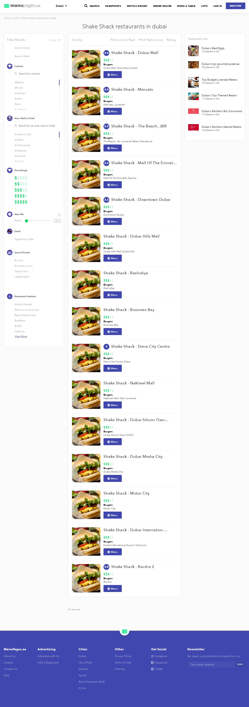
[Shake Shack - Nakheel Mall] (86, 394)
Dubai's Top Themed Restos (219, 95)
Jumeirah (119, 104)
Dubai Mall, (110, 68)
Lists (204, 6)
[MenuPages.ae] (22, 6)
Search (94, 6)
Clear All (55, 40)
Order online (162, 6)
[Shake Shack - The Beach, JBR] (86, 138)
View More (21, 336)
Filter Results (34, 40)
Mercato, (108, 104)
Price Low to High (122, 40)
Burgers (108, 64)
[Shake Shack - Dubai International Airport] (86, 541)
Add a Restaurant (48, 662)
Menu (114, 75)
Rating (171, 40)
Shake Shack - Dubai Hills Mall (131, 236)
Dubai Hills (128, 251)
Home (7, 18)
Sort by (77, 40)
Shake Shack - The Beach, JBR (139, 126)
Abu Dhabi (85, 662)
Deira (127, 361)
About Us (9, 656)
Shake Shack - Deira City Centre (140, 346)
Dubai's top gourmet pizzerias (220, 64)
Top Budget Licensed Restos (219, 79)
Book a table (186, 6)
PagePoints (113, 6)
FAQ (6, 675)
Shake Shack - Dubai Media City (133, 456)
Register (235, 5)
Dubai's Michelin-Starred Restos (221, 127)
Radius (18, 220)
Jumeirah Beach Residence (136, 141)
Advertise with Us (48, 656)
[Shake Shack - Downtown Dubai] (86, 211)
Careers (8, 662)
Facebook (161, 662)
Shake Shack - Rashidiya (125, 273)
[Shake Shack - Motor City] (86, 505)
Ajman (83, 675)
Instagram (161, 656)
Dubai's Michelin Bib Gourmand (222, 111)
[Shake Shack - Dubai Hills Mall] (86, 248)
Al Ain (82, 688)
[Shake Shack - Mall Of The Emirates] (86, 174)
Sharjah (83, 669)
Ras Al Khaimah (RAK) (92, 682)
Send (240, 664)
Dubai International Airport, (119, 545)
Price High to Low (151, 40)
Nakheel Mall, (111, 398)
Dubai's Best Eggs (213, 48)
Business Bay (110, 325)
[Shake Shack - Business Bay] (86, 321)
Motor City (109, 508)
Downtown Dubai (127, 68)
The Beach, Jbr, (112, 141)
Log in (217, 6)
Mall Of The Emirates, (115, 178)
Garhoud (141, 545)
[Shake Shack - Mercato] (86, 101)
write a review (137, 6)
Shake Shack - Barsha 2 (132, 566)
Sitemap (120, 669)
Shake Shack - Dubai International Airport (136, 530)
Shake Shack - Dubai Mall (134, 52)
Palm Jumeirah (128, 398)
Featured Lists (198, 39)
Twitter (159, 669)
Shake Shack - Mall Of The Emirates (144, 162)
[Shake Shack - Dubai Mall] (86, 64)
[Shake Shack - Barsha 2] (86, 578)
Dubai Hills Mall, (112, 251)
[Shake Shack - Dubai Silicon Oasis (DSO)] (86, 431)
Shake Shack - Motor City (126, 493)
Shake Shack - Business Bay (128, 309)
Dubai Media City (113, 472)
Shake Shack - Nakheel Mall (128, 383)
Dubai (60, 6)
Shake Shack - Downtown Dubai (140, 199)
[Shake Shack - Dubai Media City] (86, 468)
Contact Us (10, 669)
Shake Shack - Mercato (132, 89)
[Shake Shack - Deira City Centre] (86, 358)
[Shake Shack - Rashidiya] (86, 284)
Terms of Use (123, 662)
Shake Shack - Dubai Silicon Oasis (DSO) (136, 419)
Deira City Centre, (113, 361)
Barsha (132, 178)
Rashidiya (108, 288)
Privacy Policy (123, 656)
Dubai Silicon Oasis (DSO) (118, 435)
